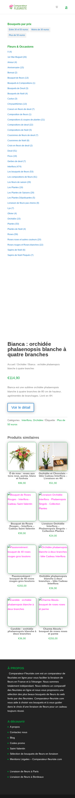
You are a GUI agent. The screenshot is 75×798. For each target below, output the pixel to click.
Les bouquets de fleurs (18, 171)
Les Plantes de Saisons (19, 192)
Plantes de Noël (15, 229)
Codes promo (17, 743)
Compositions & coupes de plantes (24, 119)
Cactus (11, 98)
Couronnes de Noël (17, 140)
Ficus (10, 156)
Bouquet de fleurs (16, 78)
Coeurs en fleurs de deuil (19, 109)
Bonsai (11, 72)
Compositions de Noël (18, 130)
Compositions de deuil (18, 125)
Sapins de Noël (15, 250)
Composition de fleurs (18, 114)
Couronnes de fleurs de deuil (21, 135)
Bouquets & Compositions (20, 83)
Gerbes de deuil (15, 161)
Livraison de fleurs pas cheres (22, 203)
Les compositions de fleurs (20, 177)
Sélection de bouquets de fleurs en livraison (34, 753)
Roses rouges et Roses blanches (23, 245)
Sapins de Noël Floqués (19, 255)
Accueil (11, 364)
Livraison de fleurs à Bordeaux (27, 776)
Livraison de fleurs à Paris (24, 771)
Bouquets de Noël (16, 93)
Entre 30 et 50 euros (18, 29)
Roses (11, 234)
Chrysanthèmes (15, 104)
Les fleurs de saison (17, 182)
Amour (11, 62)
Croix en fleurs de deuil (18, 145)
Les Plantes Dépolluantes (20, 198)
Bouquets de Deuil (16, 88)
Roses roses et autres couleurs (22, 239)
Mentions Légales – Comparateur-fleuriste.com (36, 759)
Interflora (12, 166)
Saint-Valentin (17, 748)
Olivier (11, 213)
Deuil (10, 151)
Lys (9, 208)
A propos (15, 726)
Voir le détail (20, 407)
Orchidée (12, 219)
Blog (12, 737)
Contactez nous (18, 732)
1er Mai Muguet (15, 57)
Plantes (11, 224)
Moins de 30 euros (40, 29)
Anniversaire (14, 67)
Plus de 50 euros (17, 35)
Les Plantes (13, 187)
